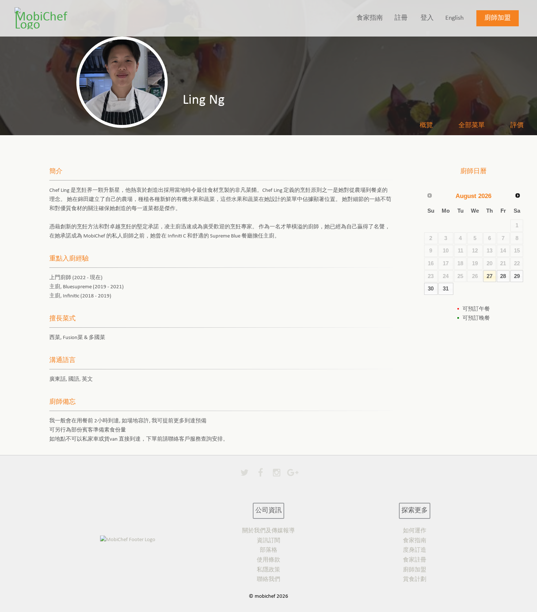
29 (517, 276)
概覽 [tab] (426, 125)
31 (446, 289)
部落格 (268, 550)
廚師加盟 (497, 18)
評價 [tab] (516, 125)
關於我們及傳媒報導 (268, 531)
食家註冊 (414, 560)
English (454, 18)
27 (489, 276)
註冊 (401, 18)
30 (431, 289)
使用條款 (268, 560)
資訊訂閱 (268, 541)
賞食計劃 (414, 579)
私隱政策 (268, 570)
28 (503, 276)
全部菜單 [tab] (471, 125)
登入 (427, 18)
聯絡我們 (268, 579)
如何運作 (414, 531)
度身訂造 (414, 550)
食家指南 (370, 18)
